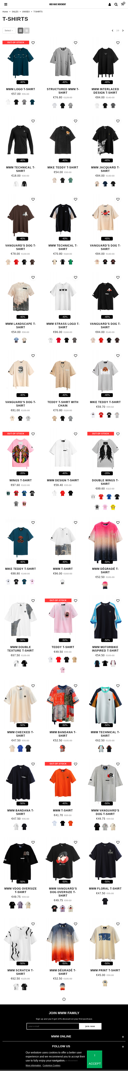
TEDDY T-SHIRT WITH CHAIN (63, 404)
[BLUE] (105, 184)
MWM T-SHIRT (63, 568)
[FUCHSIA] (105, 585)
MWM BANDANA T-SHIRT (63, 734)
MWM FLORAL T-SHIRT (105, 888)
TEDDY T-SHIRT (63, 647)
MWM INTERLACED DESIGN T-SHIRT (105, 91)
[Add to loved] (33, 43)
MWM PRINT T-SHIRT (105, 970)
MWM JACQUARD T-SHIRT (105, 169)
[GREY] (24, 102)
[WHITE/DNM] (62, 582)
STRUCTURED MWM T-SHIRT (63, 91)
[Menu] (5, 4)
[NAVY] (109, 748)
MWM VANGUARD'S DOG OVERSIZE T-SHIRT (63, 892)
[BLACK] (16, 102)
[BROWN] (32, 262)
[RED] (16, 262)
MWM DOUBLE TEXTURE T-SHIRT (20, 649)
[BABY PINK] (62, 670)
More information (34, 1065)
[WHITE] (8, 102)
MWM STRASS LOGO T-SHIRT (63, 325)
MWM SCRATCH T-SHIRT (21, 972)
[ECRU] (54, 180)
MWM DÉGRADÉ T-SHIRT (105, 570)
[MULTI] (62, 748)
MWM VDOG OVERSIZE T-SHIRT (20, 890)
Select (8, 30)
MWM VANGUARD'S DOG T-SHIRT (105, 812)
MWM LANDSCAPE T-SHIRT (21, 325)
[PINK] (24, 503)
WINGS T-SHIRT (21, 480)
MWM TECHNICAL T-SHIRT (20, 169)
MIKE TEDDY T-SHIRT (63, 167)
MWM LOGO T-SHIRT (20, 89)
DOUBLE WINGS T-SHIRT (105, 482)
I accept (95, 1059)
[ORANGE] (70, 823)
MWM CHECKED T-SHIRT (20, 734)
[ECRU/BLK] (24, 340)
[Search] (116, 4)
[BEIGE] (74, 660)
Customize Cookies (51, 1065)
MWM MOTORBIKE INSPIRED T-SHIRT (105, 649)
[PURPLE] (20, 905)
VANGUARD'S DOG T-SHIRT (20, 247)
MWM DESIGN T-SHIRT (63, 480)
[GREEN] (32, 102)
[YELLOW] (113, 507)
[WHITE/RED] (113, 663)
